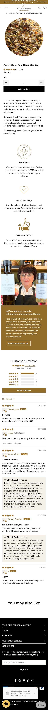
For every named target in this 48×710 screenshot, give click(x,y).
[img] (8, 405)
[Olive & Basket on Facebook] (15, 680)
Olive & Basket (15, 701)
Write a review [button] (24, 390)
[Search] (39, 8)
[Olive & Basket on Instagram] (19, 680)
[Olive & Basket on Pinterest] (24, 680)
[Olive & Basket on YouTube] (32, 680)
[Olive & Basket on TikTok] (28, 680)
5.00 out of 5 (30, 365)
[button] (9, 69)
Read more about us (18, 343)
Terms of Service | (30, 701)
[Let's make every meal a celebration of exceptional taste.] (24, 282)
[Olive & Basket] (24, 8)
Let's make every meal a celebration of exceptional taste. (23, 312)
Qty (4, 78)
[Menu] (1, 8)
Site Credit (13, 704)
